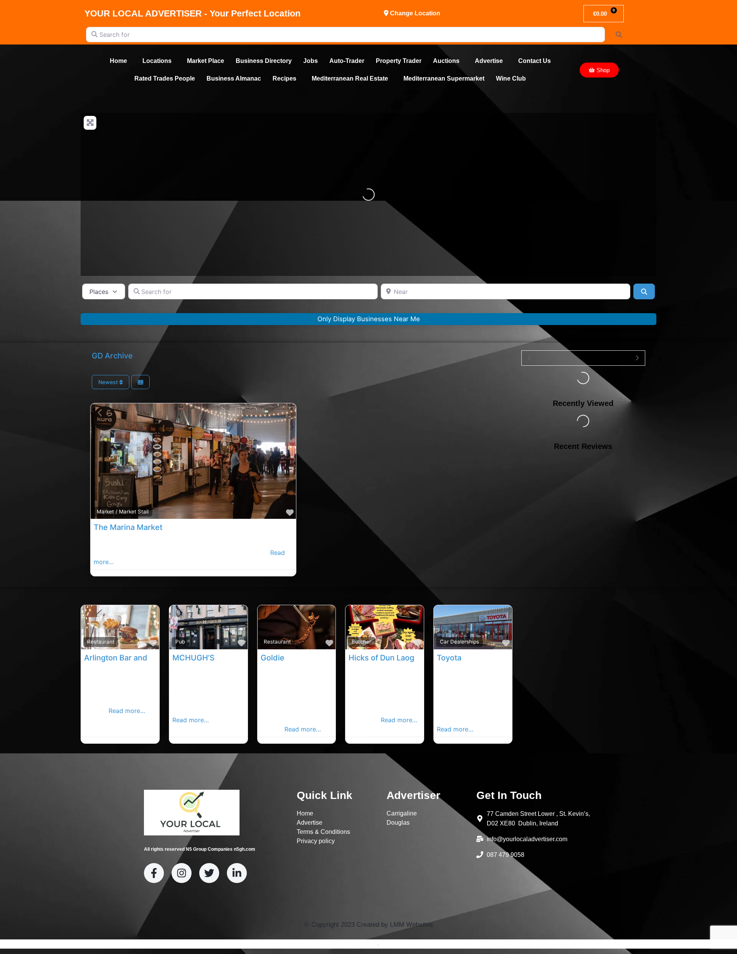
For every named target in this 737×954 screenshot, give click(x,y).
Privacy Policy (397, 944)
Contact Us (534, 61)
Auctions (446, 61)
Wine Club (511, 78)
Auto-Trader (346, 61)
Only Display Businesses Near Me (368, 319)
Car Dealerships (459, 642)
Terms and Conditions (349, 944)
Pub (180, 642)
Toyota (449, 657)
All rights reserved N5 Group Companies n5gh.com (199, 849)
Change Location (414, 13)
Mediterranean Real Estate (350, 78)
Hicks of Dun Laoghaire (391, 657)
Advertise (489, 61)
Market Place (205, 61)
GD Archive (112, 355)
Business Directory (264, 61)
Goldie (272, 657)
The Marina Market (128, 527)
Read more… (127, 711)
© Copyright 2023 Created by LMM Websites (368, 924)
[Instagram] (182, 873)
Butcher (361, 642)
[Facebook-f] (154, 873)
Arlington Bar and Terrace (130, 657)
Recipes (284, 78)
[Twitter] (209, 873)
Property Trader (398, 61)
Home (118, 61)
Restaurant (100, 642)
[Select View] (140, 382)
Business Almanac (234, 78)
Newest (108, 382)
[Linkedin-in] (237, 873)
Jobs (310, 61)
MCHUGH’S (193, 657)
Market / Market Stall (123, 511)
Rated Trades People (164, 78)
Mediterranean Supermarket (443, 78)
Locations (157, 61)
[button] (120, 61)
